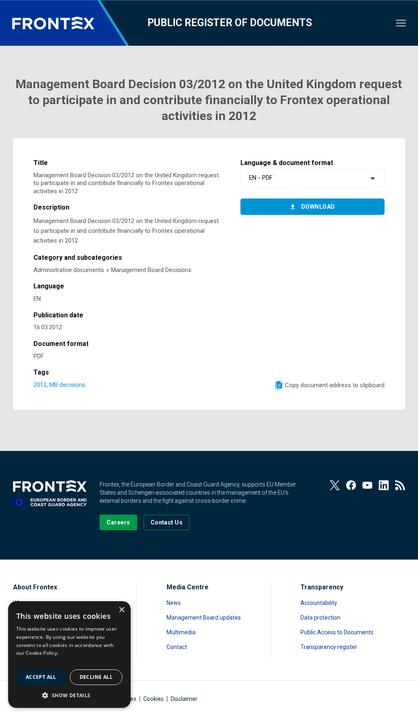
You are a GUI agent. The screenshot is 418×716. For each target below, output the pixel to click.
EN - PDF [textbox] (261, 177)
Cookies (153, 699)
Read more (29, 661)
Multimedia (181, 632)
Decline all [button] (96, 677)
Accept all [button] (41, 677)
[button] (69, 695)
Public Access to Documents (337, 632)
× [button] (121, 610)
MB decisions (67, 384)
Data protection (320, 617)
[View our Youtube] (367, 485)
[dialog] (69, 654)
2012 (40, 384)
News (174, 603)
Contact (177, 647)
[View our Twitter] (335, 485)
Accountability (318, 603)
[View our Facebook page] (351, 485)
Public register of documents (229, 23)
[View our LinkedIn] (384, 485)
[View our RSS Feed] (400, 485)
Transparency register (328, 647)
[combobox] (312, 177)
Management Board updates (204, 617)
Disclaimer (184, 699)
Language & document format (286, 163)
